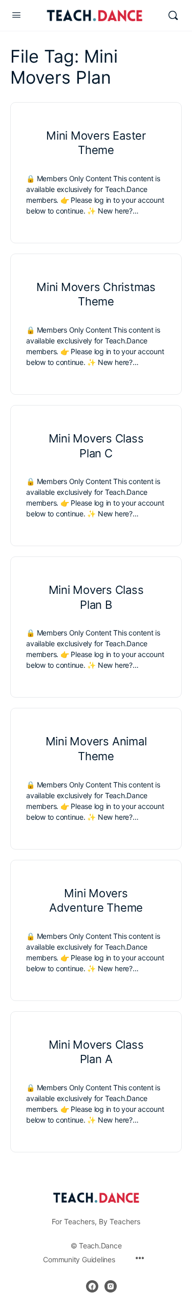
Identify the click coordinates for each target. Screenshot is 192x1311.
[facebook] (92, 1286)
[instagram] (110, 1286)
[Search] (173, 15)
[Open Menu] (16, 15)
